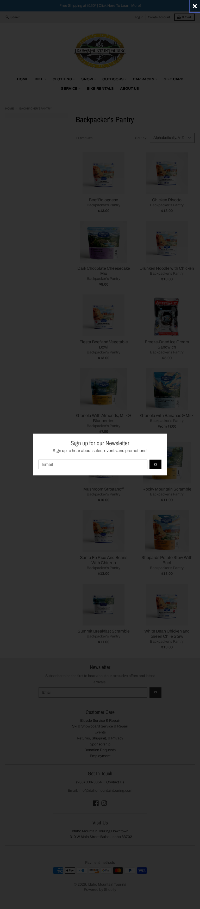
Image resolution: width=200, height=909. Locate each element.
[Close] (195, 6)
